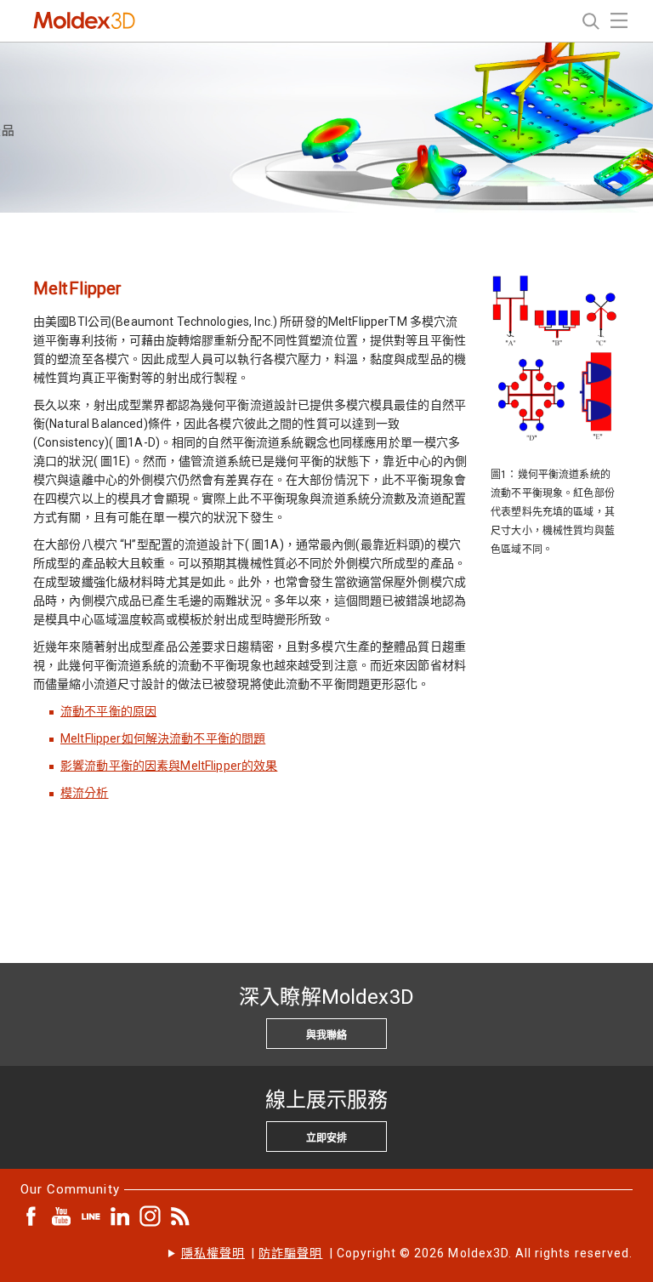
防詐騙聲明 (290, 1253)
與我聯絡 (326, 1035)
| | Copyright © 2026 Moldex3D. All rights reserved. (407, 1253)
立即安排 (326, 1138)
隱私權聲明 (213, 1253)
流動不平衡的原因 (108, 711)
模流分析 (84, 793)
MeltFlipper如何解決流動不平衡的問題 (162, 738)
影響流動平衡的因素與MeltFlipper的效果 (168, 765)
